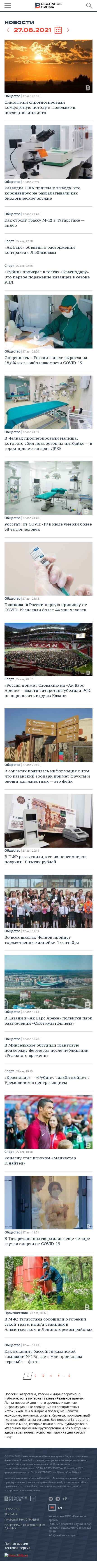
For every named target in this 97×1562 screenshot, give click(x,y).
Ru (52, 1507)
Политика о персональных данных (25, 1527)
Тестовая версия (17, 1548)
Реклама (11, 1514)
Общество (12, 96)
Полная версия (16, 1543)
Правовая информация (22, 1519)
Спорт (9, 241)
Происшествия (16, 1313)
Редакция (12, 1509)
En (60, 1508)
